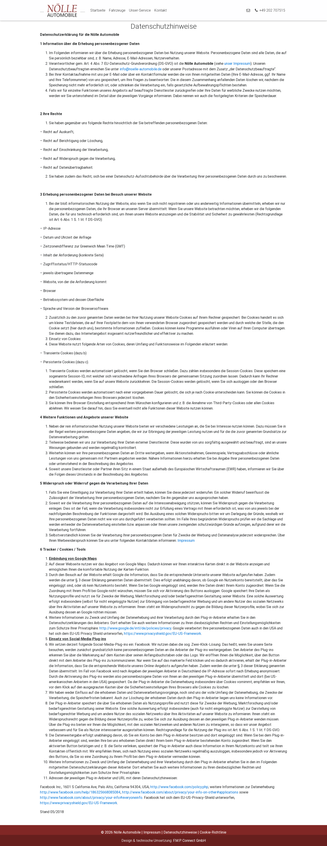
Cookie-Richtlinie (213, 832)
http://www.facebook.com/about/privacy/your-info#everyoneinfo (91, 797)
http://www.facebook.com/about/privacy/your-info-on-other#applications (180, 792)
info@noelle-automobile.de (140, 69)
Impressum (186, 540)
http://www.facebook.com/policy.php (179, 787)
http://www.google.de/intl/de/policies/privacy (135, 628)
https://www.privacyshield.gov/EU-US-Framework (162, 633)
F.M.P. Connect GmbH (189, 840)
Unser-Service (140, 10)
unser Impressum (237, 63)
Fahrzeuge (117, 10)
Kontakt (160, 10)
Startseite (97, 10)
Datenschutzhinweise (180, 832)
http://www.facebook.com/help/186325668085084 (80, 792)
